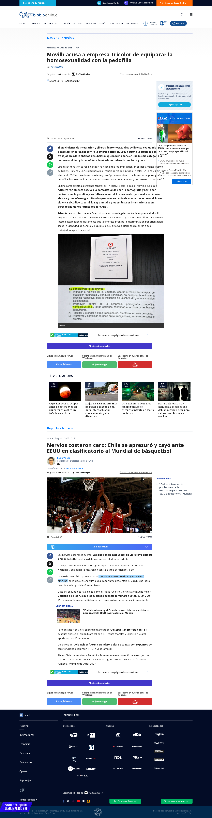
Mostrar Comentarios (99, 346)
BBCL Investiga (116, 23)
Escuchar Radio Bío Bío (175, 3)
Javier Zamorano (74, 468)
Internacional (50, 23)
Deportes (78, 23)
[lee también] (69, 616)
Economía (65, 23)
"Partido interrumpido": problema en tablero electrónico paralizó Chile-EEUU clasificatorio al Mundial (116, 612)
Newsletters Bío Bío (111, 3)
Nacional (36, 23)
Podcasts (23, 23)
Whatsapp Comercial (127, 801)
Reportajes (25, 780)
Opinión (102, 23)
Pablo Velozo (63, 458)
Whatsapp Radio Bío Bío (178, 801)
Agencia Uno (57, 67)
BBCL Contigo (132, 23)
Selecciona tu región (34, 2)
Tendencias (90, 23)
